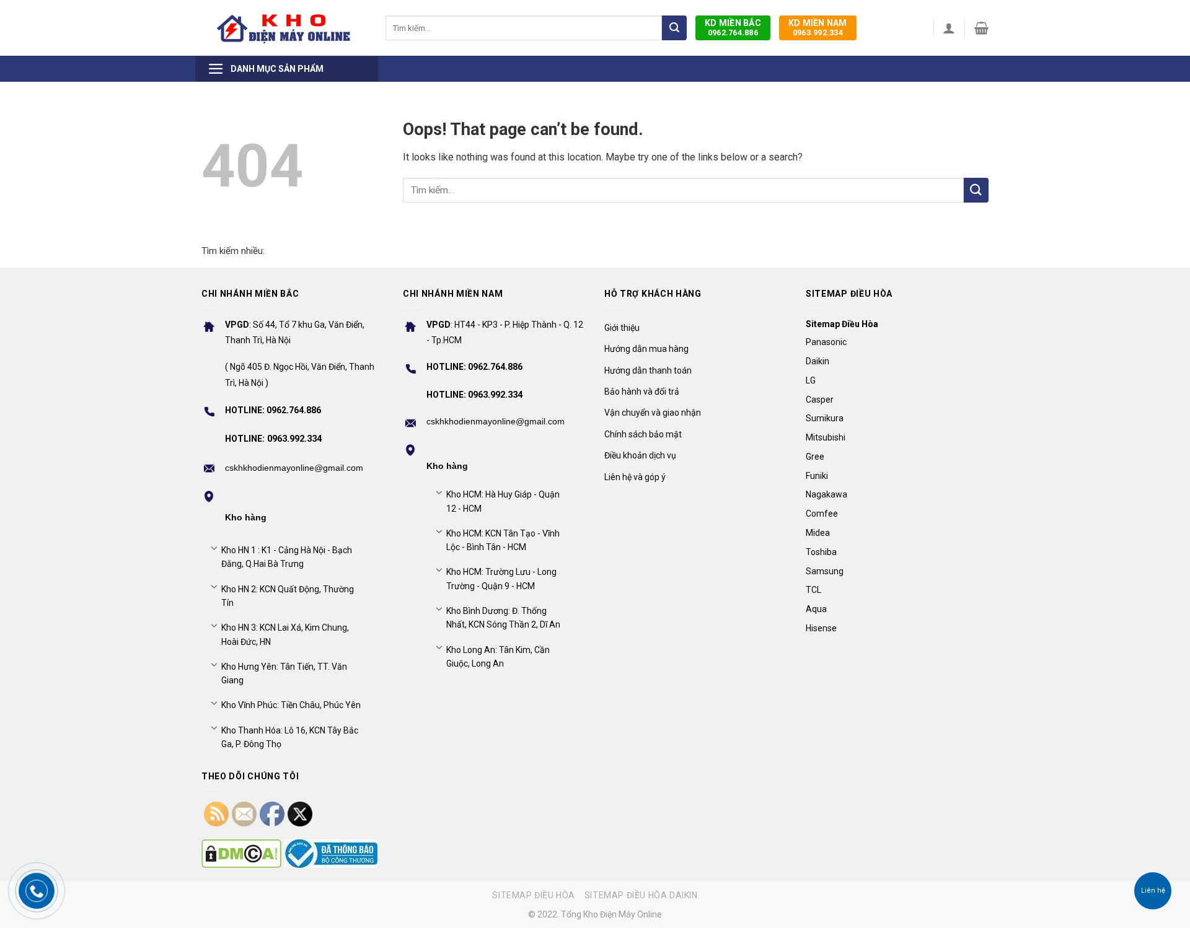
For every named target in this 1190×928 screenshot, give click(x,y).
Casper (820, 400)
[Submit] (674, 27)
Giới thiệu (622, 328)
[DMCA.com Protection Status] (241, 853)
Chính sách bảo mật (643, 434)
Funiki (817, 476)
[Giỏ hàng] (981, 28)
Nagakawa (826, 494)
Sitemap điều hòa (533, 895)
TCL (813, 590)
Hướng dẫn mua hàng (646, 349)
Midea (818, 533)
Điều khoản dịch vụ (640, 455)
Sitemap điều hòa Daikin (641, 895)
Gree (815, 457)
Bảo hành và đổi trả (641, 391)
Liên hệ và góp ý (635, 477)
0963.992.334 (817, 27)
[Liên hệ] (1153, 891)
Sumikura (825, 418)
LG (811, 380)
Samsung (825, 571)
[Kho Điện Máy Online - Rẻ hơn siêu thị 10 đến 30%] (284, 28)
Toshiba (821, 552)
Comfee (822, 514)
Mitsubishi (825, 437)
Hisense (821, 628)
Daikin (817, 361)
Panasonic (826, 342)
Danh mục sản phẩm (277, 69)
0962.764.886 (733, 27)
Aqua (816, 609)
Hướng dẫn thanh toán (648, 370)
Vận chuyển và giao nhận (652, 413)
